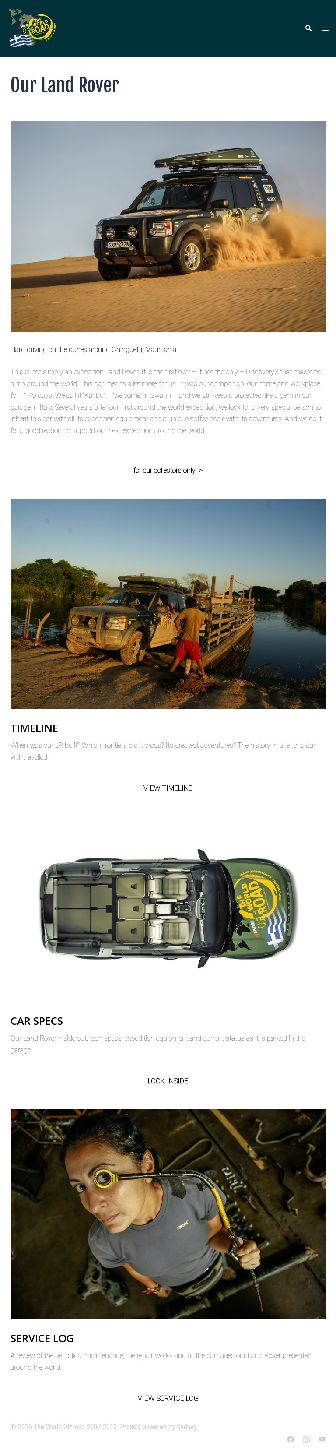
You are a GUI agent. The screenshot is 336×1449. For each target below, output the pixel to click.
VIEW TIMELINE (168, 788)
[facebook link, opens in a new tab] (290, 1439)
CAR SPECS (36, 1020)
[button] (308, 28)
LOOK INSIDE (168, 1081)
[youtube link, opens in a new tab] (322, 1439)
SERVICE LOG (42, 1338)
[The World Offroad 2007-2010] (34, 28)
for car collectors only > (168, 470)
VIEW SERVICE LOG (168, 1398)
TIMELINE (34, 728)
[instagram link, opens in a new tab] (306, 1439)
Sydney (187, 1427)
